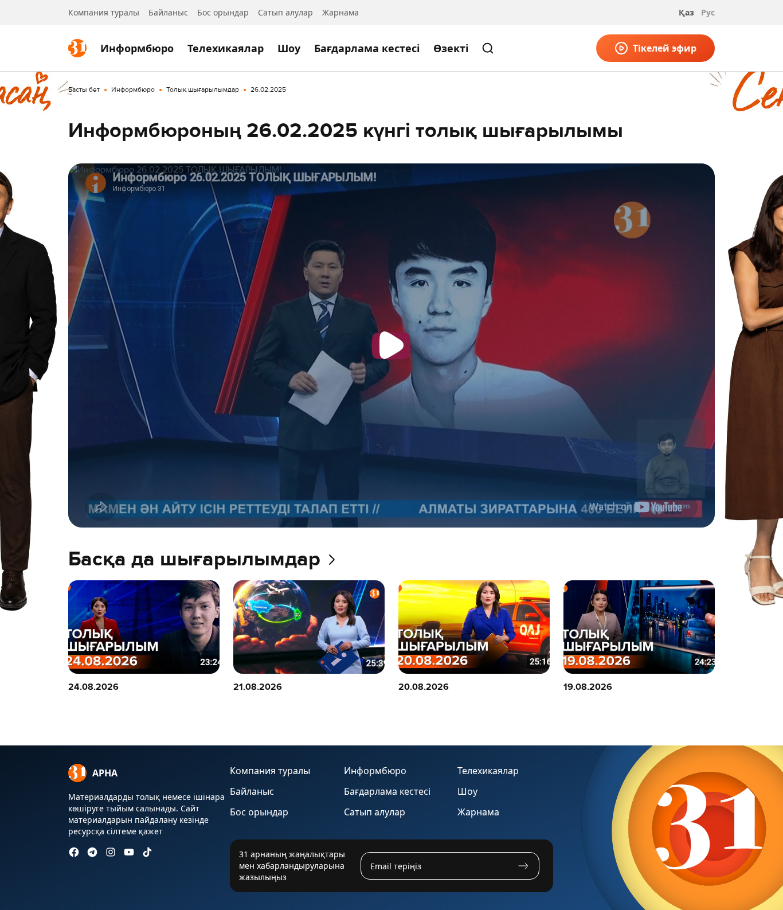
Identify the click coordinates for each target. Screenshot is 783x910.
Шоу (288, 48)
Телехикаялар (225, 48)
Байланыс (168, 12)
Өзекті (450, 48)
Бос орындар (223, 12)
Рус (708, 12)
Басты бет (84, 90)
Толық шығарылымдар (202, 90)
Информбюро (137, 48)
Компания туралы (103, 12)
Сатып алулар (285, 12)
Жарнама (340, 12)
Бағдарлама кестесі (367, 48)
